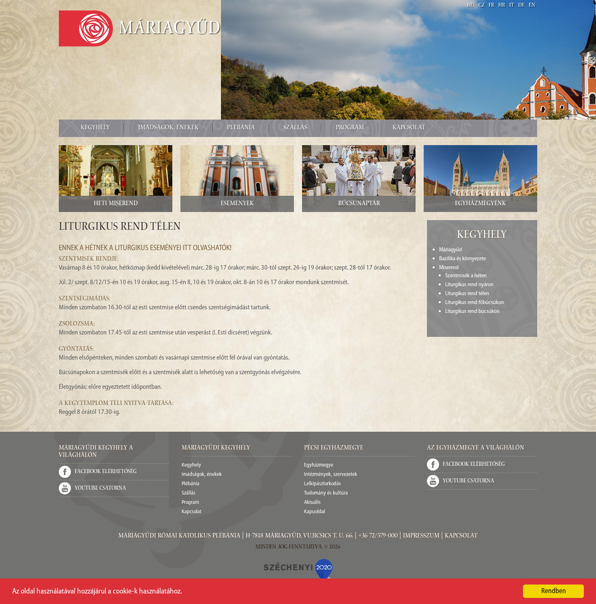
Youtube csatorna (100, 488)
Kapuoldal (314, 511)
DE (521, 5)
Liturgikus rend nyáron (469, 285)
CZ (481, 5)
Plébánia (241, 128)
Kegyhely (95, 128)
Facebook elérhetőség (106, 472)
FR (491, 5)
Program (350, 128)
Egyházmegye (318, 465)
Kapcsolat (408, 128)
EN (532, 5)
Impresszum (421, 536)
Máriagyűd (169, 29)
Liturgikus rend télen (467, 294)
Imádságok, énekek (168, 128)
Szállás (295, 128)
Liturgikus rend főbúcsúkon (474, 303)
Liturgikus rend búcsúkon (472, 311)
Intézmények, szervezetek (330, 474)
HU (470, 5)
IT (511, 5)
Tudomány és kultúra (326, 493)
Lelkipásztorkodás (322, 483)
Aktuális (312, 502)
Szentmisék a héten (466, 276)
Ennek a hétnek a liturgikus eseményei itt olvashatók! (145, 248)
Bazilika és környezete (462, 259)
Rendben (553, 591)
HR (501, 5)
